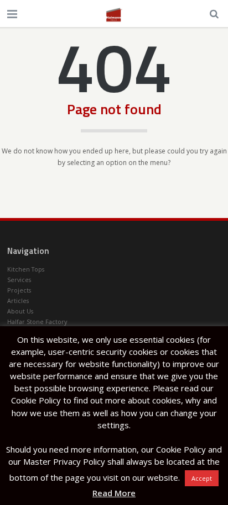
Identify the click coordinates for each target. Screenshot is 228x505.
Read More (114, 492)
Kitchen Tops (25, 269)
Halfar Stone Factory (37, 321)
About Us (20, 311)
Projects (19, 290)
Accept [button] (201, 478)
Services (19, 279)
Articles (18, 300)
